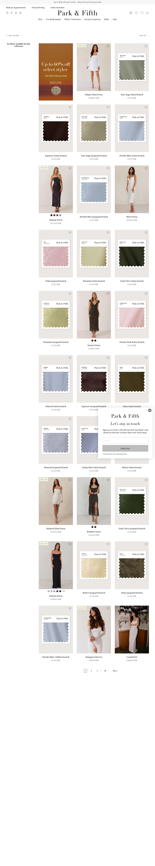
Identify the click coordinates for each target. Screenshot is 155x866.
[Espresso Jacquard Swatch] (94, 379)
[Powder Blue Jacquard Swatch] (94, 189)
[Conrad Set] (132, 629)
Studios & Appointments (55, 725)
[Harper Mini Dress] (94, 67)
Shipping (76, 720)
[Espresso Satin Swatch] (56, 128)
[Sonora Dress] (94, 315)
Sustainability (49, 720)
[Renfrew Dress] (94, 501)
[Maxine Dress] (56, 189)
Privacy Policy (84, 752)
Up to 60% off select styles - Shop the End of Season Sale (77, 2)
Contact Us (77, 741)
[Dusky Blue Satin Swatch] (94, 440)
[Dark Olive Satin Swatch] (132, 254)
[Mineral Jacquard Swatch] (56, 440)
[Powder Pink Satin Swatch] (132, 315)
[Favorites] (142, 12)
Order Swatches (57, 7)
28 (105, 671)
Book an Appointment (16, 7)
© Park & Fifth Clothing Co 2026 (62, 752)
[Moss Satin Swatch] (132, 379)
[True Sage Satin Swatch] (132, 67)
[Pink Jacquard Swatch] (56, 254)
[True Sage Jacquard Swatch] (94, 128)
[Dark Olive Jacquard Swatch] (132, 501)
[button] (136, 12)
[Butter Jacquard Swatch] (94, 565)
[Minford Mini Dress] (56, 501)
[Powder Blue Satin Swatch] (132, 128)
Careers (46, 736)
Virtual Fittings (50, 730)
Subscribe (125, 448)
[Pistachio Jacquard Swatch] (56, 315)
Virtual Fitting (38, 7)
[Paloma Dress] (56, 565)
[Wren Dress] (132, 189)
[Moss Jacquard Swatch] (132, 565)
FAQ (74, 730)
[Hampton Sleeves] (94, 629)
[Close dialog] (150, 410)
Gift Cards (77, 736)
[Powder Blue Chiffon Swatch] (56, 629)
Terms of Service (99, 752)
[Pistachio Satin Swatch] (94, 254)
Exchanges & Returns (82, 725)
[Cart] (147, 12)
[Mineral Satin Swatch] (56, 379)
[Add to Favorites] (108, 46)
